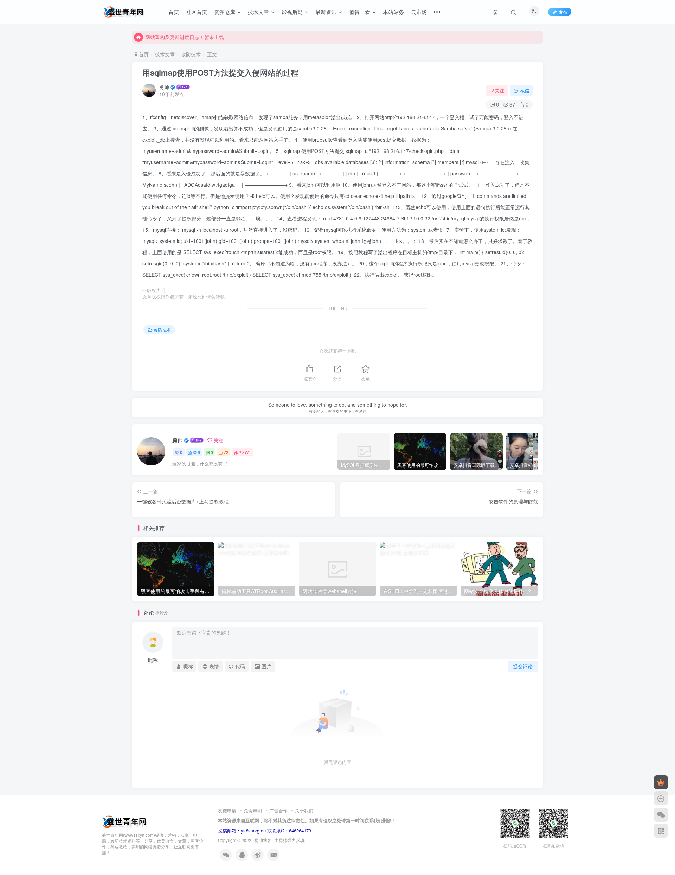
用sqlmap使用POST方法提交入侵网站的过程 (220, 72)
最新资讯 (325, 11)
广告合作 (278, 810)
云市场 (419, 11)
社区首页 (196, 11)
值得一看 (359, 11)
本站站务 (393, 11)
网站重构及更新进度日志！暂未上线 (184, 36)
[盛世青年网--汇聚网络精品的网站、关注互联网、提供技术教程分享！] (124, 820)
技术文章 (258, 11)
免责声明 (253, 810)
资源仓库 (224, 11)
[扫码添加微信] (661, 815)
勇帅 (164, 86)
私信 (524, 90)
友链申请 (227, 810)
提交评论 (523, 666)
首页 (173, 11)
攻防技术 (191, 54)
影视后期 (292, 11)
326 (196, 452)
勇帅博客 (263, 840)
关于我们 (304, 810)
